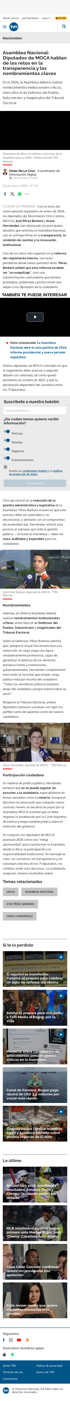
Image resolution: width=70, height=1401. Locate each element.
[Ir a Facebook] (4, 1340)
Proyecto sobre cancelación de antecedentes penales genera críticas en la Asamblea (33, 1055)
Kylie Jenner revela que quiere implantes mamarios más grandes (32, 1309)
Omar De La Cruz (34, 172)
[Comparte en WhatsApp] (19, 194)
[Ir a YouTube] (20, 1340)
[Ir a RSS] (28, 1340)
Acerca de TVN (45, 1372)
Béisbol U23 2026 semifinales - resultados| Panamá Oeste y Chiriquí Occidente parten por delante (33, 1191)
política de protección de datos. (36, 472)
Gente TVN (9, 1365)
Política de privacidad (49, 1365)
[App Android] (13, 1354)
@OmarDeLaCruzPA (25, 178)
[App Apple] (5, 1354)
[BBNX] (6, 1390)
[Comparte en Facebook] (5, 194)
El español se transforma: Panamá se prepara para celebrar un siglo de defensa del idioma (35, 978)
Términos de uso (13, 1372)
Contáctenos (10, 1378)
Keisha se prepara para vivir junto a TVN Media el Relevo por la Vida (34, 1017)
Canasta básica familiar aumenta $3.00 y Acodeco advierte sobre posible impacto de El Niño (34, 1133)
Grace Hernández (20, 916)
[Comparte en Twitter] (12, 194)
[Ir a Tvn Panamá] (33, 26)
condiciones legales (34, 470)
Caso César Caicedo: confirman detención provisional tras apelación (33, 1271)
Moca (11, 892)
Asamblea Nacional (39, 892)
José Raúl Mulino (30, 18)
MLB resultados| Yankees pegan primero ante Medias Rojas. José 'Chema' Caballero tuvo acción (34, 1232)
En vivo (62, 18)
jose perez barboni (20, 904)
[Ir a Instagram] (11, 1340)
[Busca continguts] (64, 26)
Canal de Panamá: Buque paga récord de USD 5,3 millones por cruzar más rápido (33, 1094)
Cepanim (46, 18)
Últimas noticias (11, 18)
